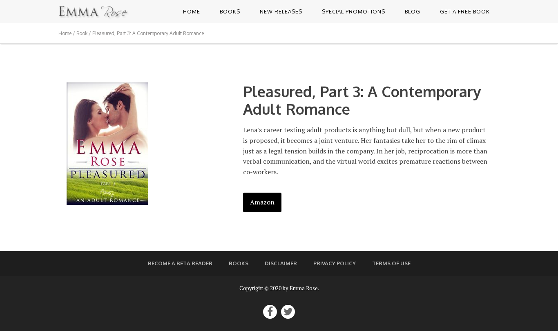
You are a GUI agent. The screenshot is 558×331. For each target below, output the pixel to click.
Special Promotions (353, 11)
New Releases (281, 11)
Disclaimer (281, 263)
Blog (412, 11)
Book (81, 33)
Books (230, 11)
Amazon (262, 202)
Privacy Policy (334, 263)
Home (191, 11)
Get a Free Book (465, 11)
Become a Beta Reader (180, 263)
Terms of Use (391, 263)
